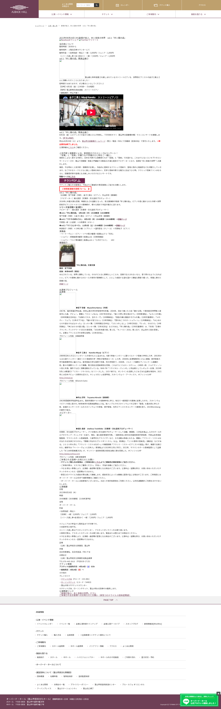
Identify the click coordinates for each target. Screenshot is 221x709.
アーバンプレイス (44, 688)
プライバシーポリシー (80, 684)
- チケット (39, 631)
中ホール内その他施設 (110, 657)
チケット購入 (164, 5)
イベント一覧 (64, 623)
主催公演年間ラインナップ (86, 623)
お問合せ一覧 (59, 684)
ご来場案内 (41, 646)
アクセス (202, 5)
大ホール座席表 (58, 646)
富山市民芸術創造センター (105, 684)
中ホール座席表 (77, 646)
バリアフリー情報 (96, 646)
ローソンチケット (68, 582)
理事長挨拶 (67, 676)
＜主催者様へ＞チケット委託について (95, 635)
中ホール (67, 657)
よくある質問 (128, 646)
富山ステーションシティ (67, 688)
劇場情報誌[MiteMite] (153, 623)
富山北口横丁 (88, 688)
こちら (71, 147)
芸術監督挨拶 (84, 676)
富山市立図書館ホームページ (93, 141)
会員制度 (70, 635)
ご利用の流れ (130, 657)
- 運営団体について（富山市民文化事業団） (54, 672)
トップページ (39, 26)
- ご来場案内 (40, 642)
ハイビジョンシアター (86, 657)
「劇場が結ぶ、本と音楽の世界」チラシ (77, 593)
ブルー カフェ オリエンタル (133, 684)
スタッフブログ (132, 623)
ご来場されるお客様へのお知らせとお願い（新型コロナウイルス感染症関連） (95, 595)
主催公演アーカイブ (112, 623)
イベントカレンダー (45, 623)
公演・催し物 (52, 26)
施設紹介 (40, 657)
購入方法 (57, 635)
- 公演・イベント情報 (44, 619)
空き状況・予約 (147, 657)
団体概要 (40, 676)
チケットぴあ (66, 579)
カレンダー (124, 5)
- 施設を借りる (41, 653)
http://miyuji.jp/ (66, 377)
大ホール (53, 657)
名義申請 (53, 676)
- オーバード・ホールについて (48, 664)
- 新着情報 (39, 612)
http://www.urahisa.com (69, 453)
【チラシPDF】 (68, 138)
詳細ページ (122, 219)
